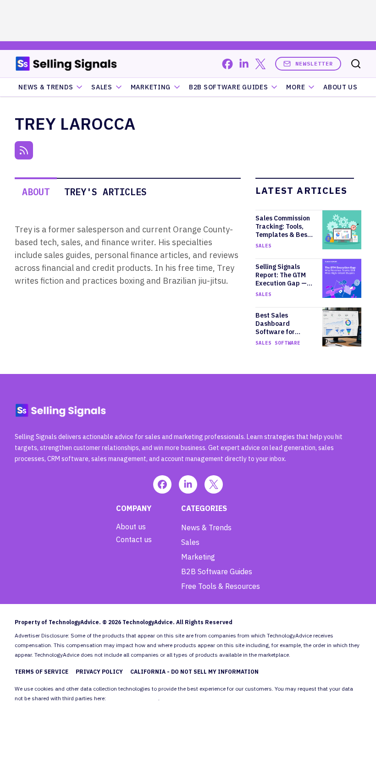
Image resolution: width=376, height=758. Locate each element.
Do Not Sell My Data (132, 698)
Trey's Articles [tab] (105, 192)
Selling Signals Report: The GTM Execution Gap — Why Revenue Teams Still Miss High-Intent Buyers (284, 275)
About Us (340, 87)
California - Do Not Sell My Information (194, 671)
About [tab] (36, 192)
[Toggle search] (355, 63)
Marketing (151, 87)
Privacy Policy (99, 671)
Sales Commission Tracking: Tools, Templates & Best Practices (282, 226)
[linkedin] (243, 64)
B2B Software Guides (228, 87)
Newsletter (314, 63)
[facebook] (227, 64)
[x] (260, 64)
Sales (101, 87)
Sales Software (277, 343)
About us (131, 526)
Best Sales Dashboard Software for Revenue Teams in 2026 (282, 323)
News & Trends (45, 87)
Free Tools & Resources (220, 586)
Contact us (134, 539)
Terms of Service (41, 671)
